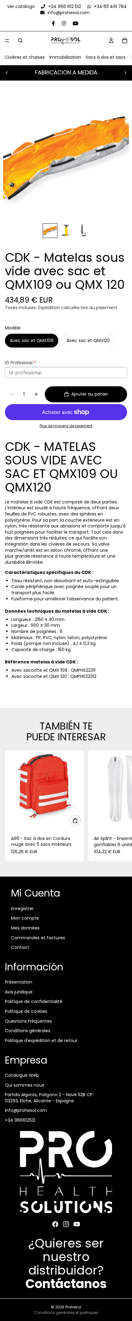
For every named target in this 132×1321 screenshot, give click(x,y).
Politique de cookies (26, 1011)
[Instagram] (66, 1224)
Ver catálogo (21, 6)
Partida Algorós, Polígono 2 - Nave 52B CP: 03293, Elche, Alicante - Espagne (49, 1098)
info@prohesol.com (68, 13)
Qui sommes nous (24, 1085)
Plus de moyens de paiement (66, 426)
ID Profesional (20, 362)
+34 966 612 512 (64, 6)
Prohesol (73, 1307)
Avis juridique (19, 992)
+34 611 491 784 (110, 6)
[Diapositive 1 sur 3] (50, 230)
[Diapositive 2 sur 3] (66, 230)
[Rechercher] (20, 40)
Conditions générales (27, 1031)
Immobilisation (65, 57)
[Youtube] (76, 1224)
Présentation (18, 982)
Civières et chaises (25, 57)
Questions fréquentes (28, 1021)
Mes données (25, 928)
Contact (20, 947)
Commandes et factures (38, 937)
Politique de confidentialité (33, 1001)
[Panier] (124, 40)
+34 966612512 (20, 1120)
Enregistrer (22, 908)
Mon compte (25, 918)
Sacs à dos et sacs (106, 57)
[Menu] (7, 41)
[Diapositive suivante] (125, 72)
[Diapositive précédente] (7, 72)
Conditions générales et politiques (66, 1312)
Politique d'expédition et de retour (41, 1040)
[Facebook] (55, 1224)
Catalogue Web (22, 1075)
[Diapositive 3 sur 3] (82, 230)
